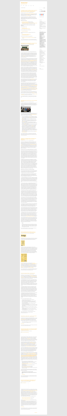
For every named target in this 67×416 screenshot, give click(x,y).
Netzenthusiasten (28, 338)
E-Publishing (23, 96)
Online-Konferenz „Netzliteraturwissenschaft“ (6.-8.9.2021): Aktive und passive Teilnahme (43, 22)
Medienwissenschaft (30, 96)
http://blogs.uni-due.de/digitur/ (33, 263)
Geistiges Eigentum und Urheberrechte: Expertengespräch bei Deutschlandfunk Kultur (43, 27)
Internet (21, 325)
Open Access (33, 96)
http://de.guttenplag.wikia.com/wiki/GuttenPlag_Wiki (26, 34)
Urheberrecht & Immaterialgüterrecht (27, 325)
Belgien (40, 32)
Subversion (43, 46)
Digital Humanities (31, 311)
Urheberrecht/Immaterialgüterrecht (24, 312)
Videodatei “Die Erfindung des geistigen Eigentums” (26, 398)
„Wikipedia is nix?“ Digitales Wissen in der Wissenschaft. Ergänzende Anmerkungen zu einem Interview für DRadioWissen (28, 139)
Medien (33, 5)
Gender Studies (41, 37)
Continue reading (22, 323)
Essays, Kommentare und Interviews (25, 375)
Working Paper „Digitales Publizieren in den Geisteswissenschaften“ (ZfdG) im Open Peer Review (43, 24)
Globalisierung (25, 408)
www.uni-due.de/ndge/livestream (33, 114)
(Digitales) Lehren (41, 50)
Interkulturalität (41, 39)
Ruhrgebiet (34, 134)
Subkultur (41, 46)
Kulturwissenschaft (29, 408)
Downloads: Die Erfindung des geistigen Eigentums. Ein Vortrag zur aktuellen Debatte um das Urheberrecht (28, 380)
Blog (21, 5)
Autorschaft (30, 133)
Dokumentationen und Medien (25, 133)
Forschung (26, 5)
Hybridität (41, 38)
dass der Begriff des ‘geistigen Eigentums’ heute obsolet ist (27, 363)
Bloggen (31, 133)
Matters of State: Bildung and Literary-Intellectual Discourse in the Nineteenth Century (30, 390)
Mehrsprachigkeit (41, 42)
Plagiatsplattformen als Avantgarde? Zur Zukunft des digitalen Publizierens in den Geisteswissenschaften (29, 43)
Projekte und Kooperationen (25, 268)
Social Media (35, 96)
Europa (40, 35)
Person (23, 5)
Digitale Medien (33, 268)
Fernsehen (41, 36)
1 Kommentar (29, 381)
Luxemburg (34, 408)
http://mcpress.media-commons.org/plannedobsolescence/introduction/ (28, 37)
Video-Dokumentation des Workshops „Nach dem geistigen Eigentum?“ (29, 100)
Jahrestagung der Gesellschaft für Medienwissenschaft (30, 13)
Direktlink (24, 121)
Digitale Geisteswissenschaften (42, 52)
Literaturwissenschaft (24, 134)
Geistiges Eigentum (25, 96)
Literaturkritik (44, 40)
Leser (24, 228)
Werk (27, 312)
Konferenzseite (33, 92)
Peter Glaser (25, 343)
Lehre (28, 5)
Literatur (21, 134)
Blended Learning (42, 32)
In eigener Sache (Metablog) (42, 55)
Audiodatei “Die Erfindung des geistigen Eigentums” (26, 397)
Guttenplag (32, 69)
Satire (40, 45)
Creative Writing (33, 133)
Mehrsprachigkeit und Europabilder (42, 58)
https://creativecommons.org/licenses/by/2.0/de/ (26, 28)
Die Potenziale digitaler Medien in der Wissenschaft (28, 273)
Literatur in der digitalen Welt (42, 57)
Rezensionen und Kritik (41, 61)
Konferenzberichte (41, 56)
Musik (43, 42)
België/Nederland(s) (41, 51)
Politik (32, 134)
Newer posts (36, 412)
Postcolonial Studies (41, 44)
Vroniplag (35, 69)
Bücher (31, 5)
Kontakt (40, 68)
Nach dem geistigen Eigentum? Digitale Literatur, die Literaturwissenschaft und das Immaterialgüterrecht (28, 232)
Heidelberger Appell (31, 342)
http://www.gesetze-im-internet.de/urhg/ (25, 22)
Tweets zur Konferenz (28, 15)
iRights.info (29, 264)
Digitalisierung (35, 268)
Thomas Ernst (24, 2)
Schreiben (42, 45)
